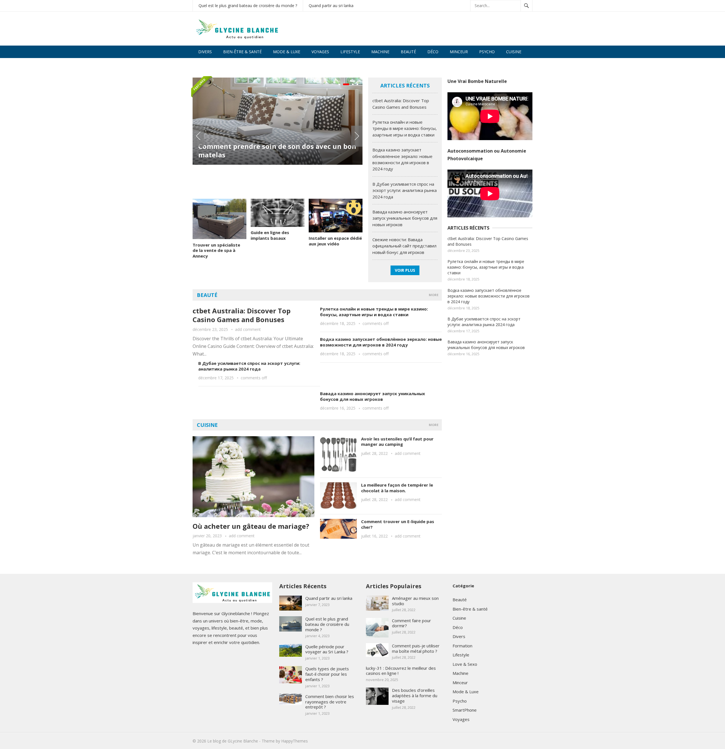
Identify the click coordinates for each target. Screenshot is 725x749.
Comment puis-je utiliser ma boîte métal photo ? (416, 648)
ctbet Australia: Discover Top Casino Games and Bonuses (242, 315)
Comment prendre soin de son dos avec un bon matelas (277, 150)
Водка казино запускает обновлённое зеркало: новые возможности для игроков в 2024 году (381, 342)
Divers (205, 51)
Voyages (320, 51)
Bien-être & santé (242, 51)
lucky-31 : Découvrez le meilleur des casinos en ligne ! (401, 670)
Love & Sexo (210, 64)
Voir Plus (405, 270)
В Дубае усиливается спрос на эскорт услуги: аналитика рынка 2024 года (404, 190)
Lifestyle (350, 51)
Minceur (459, 51)
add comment (248, 329)
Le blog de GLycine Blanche (232, 741)
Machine (380, 51)
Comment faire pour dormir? (411, 623)
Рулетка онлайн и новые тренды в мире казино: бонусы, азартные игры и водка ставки (404, 128)
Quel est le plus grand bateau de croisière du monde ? (248, 5)
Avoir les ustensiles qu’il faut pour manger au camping (397, 441)
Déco (432, 51)
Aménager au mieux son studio (415, 600)
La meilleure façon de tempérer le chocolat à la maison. (397, 487)
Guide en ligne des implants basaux (270, 235)
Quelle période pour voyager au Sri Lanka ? (326, 649)
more (433, 295)
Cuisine (513, 51)
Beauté (408, 51)
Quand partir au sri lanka (331, 5)
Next (356, 136)
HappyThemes (294, 741)
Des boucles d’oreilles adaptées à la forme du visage (414, 695)
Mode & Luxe (286, 51)
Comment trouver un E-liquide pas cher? (397, 524)
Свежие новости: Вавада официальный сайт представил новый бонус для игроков (404, 246)
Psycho (487, 51)
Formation (462, 646)
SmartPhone (465, 710)
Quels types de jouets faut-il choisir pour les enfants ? (327, 674)
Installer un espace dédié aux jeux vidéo (335, 241)
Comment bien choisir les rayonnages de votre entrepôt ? (329, 702)
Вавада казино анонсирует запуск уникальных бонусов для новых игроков (404, 218)
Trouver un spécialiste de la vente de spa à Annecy (216, 250)
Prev (198, 136)
